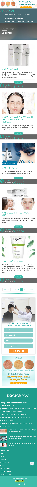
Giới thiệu (2, 453)
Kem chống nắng (13, 261)
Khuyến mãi (21, 21)
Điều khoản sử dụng (5, 474)
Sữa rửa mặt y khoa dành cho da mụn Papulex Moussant (17, 119)
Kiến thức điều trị (10, 21)
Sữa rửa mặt (11, 69)
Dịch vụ (19, 15)
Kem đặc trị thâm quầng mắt (17, 214)
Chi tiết (18, 82)
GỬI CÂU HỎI (18, 351)
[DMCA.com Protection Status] (18, 480)
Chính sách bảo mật (5, 471)
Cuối (31, 290)
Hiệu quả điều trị (10, 18)
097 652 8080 (10, 405)
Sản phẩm (27, 15)
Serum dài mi (11, 168)
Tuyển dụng (30, 21)
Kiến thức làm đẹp (5, 468)
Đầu (5, 290)
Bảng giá (20, 18)
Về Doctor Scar (10, 15)
